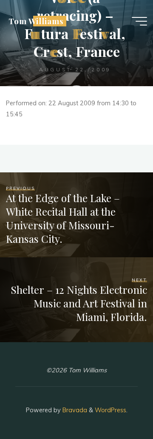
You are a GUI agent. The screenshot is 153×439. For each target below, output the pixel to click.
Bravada (74, 410)
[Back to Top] (120, 406)
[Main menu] (139, 21)
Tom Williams (35, 21)
